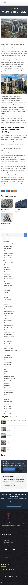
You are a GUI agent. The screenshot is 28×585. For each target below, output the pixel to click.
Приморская (7, 339)
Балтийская (7, 264)
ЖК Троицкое (18, 209)
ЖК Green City (12, 166)
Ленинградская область (9, 244)
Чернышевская (8, 362)
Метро (4, 260)
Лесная (6, 304)
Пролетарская (22, 39)
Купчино (6, 297)
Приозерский (7, 255)
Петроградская (8, 325)
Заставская (7, 288)
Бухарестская (8, 271)
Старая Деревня (8, 348)
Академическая (8, 262)
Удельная (7, 353)
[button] (25, 235)
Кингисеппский (8, 251)
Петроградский (8, 401)
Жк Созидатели (10, 434)
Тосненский (7, 258)
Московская (7, 309)
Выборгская (7, 274)
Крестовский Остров (10, 295)
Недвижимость (6, 540)
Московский (7, 397)
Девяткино (7, 281)
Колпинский (7, 387)
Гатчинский (7, 248)
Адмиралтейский (9, 376)
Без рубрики (6, 241)
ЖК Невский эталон (5, 223)
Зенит (6, 292)
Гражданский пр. (8, 278)
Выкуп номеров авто (8, 545)
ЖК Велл (9, 447)
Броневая (7, 269)
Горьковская (7, 276)
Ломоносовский (8, 253)
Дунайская (7, 283)
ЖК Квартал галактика (12, 440)
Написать (8, 468)
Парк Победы (7, 320)
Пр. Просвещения (9, 336)
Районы (5, 374)
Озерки (6, 318)
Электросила (7, 367)
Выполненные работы (8, 555)
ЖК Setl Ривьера (5, 209)
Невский (17, 39)
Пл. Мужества (8, 327)
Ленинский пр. (8, 302)
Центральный (8, 413)
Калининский (7, 383)
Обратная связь (7, 557)
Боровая (6, 267)
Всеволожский (8, 246)
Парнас (6, 322)
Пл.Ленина (7, 329)
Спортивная (7, 346)
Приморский (7, 406)
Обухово (6, 316)
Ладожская (7, 299)
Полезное (5, 371)
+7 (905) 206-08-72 (14, 499)
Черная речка (8, 360)
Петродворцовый (9, 404)
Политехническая (9, 332)
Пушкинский (7, 408)
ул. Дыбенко (7, 355)
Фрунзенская (8, 357)
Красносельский (8, 392)
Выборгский (7, 380)
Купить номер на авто (8, 542)
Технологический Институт (11, 350)
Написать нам (13, 505)
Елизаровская (8, 285)
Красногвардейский (9, 390)
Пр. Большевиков (8, 334)
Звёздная (7, 290)
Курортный (7, 394)
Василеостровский (9, 378)
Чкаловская (7, 364)
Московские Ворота (9, 311)
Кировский (7, 385)
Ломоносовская (8, 306)
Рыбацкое (7, 343)
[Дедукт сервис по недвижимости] (5, 3)
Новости (5, 369)
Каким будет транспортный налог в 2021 (16, 420)
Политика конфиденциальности (11, 559)
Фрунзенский (8, 411)
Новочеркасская (8, 313)
